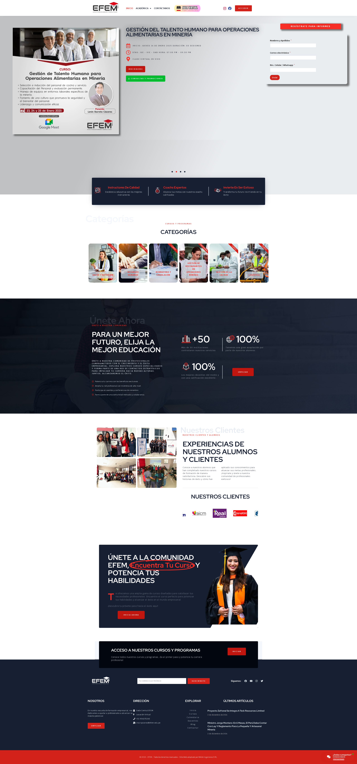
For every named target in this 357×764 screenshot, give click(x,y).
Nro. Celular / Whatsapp (282, 65)
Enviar (275, 77)
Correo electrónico (280, 53)
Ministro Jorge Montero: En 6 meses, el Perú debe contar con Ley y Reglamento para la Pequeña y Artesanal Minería (237, 726)
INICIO (129, 8)
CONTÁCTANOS (162, 8)
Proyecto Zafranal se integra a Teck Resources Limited (236, 710)
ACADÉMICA (142, 8)
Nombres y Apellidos (281, 40)
